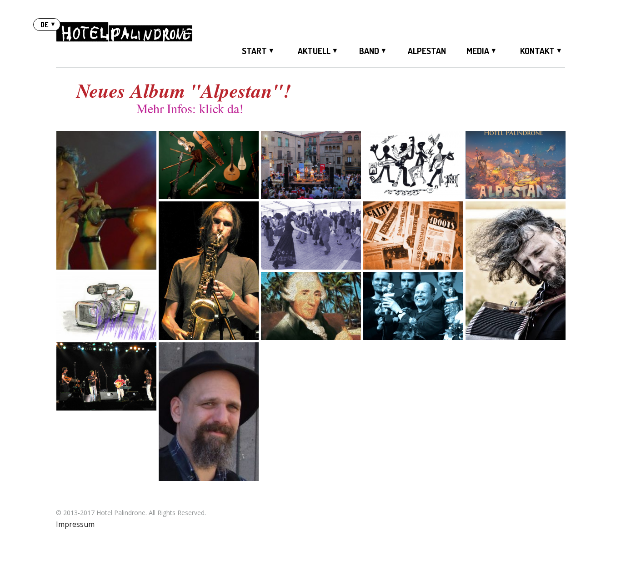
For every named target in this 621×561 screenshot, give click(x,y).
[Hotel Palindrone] (124, 33)
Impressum (75, 524)
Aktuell (314, 50)
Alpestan (427, 51)
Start (254, 50)
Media (477, 50)
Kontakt (537, 50)
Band (369, 50)
